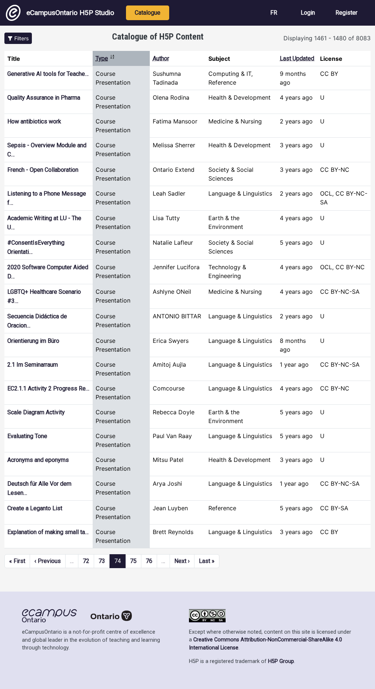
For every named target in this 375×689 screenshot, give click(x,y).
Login (308, 12)
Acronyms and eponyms (38, 459)
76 (149, 561)
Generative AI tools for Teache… (48, 73)
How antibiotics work (34, 121)
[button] (18, 38)
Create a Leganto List (34, 508)
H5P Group (281, 661)
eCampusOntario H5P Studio (70, 12)
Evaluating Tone (27, 436)
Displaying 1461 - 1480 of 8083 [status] (327, 38)
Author (161, 58)
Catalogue (147, 12)
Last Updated (297, 58)
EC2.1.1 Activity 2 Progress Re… (48, 388)
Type (105, 58)
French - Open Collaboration (42, 169)
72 (86, 561)
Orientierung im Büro (33, 340)
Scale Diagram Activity (36, 412)
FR (273, 12)
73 (102, 561)
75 (133, 561)
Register (346, 12)
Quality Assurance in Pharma (43, 97)
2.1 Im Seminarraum (32, 364)
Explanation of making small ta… (48, 532)
